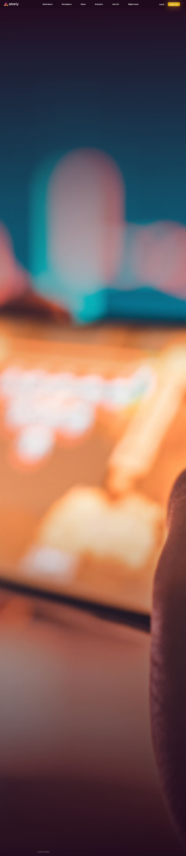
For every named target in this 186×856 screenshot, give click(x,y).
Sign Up (173, 4)
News (83, 4)
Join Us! (115, 4)
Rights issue (133, 4)
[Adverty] (11, 4)
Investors (99, 4)
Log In (161, 4)
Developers (67, 4)
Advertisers (48, 4)
